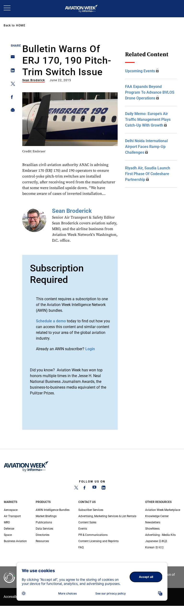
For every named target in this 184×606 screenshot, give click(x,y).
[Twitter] (76, 488)
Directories (42, 535)
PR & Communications (93, 535)
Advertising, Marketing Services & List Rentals (107, 516)
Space (8, 535)
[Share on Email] (11, 58)
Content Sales (87, 522)
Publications (44, 522)
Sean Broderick (33, 80)
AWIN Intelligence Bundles (52, 510)
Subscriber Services (90, 510)
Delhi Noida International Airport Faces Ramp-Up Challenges (146, 147)
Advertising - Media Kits (160, 535)
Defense (9, 528)
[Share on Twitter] (11, 85)
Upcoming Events (140, 71)
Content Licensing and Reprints (98, 541)
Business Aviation (15, 541)
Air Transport (12, 516)
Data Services (44, 528)
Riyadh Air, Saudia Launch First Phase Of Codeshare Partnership (147, 174)
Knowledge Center (157, 516)
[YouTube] (94, 488)
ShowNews (152, 528)
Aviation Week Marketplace (162, 510)
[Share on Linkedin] (11, 71)
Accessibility (13, 597)
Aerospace (10, 510)
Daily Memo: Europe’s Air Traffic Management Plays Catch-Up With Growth (148, 119)
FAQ (81, 547)
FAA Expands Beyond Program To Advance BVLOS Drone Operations (149, 92)
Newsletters (152, 522)
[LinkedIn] (103, 488)
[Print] (11, 111)
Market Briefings (46, 516)
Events (82, 528)
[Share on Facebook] (11, 98)
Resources (42, 541)
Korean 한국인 (154, 547)
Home (20, 25)
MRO (7, 522)
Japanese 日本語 (156, 541)
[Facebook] (85, 488)
